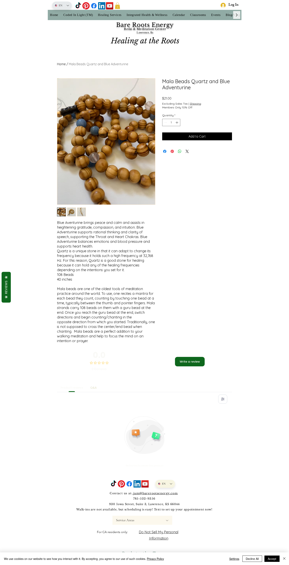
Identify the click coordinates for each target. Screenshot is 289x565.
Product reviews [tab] (72, 388)
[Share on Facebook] (164, 151)
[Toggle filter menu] (222, 399)
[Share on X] (187, 151)
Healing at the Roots (145, 40)
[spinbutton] (171, 122)
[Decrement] (165, 122)
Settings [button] (234, 559)
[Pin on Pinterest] (172, 151)
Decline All (252, 559)
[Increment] (177, 122)
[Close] (284, 559)
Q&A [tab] (93, 388)
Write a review (190, 362)
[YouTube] (109, 5)
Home (61, 64)
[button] (117, 6)
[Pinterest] (86, 5)
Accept (272, 559)
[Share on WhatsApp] (179, 151)
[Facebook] (94, 5)
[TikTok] (78, 5)
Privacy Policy (155, 559)
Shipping (195, 103)
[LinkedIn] (101, 5)
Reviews (6, 287)
